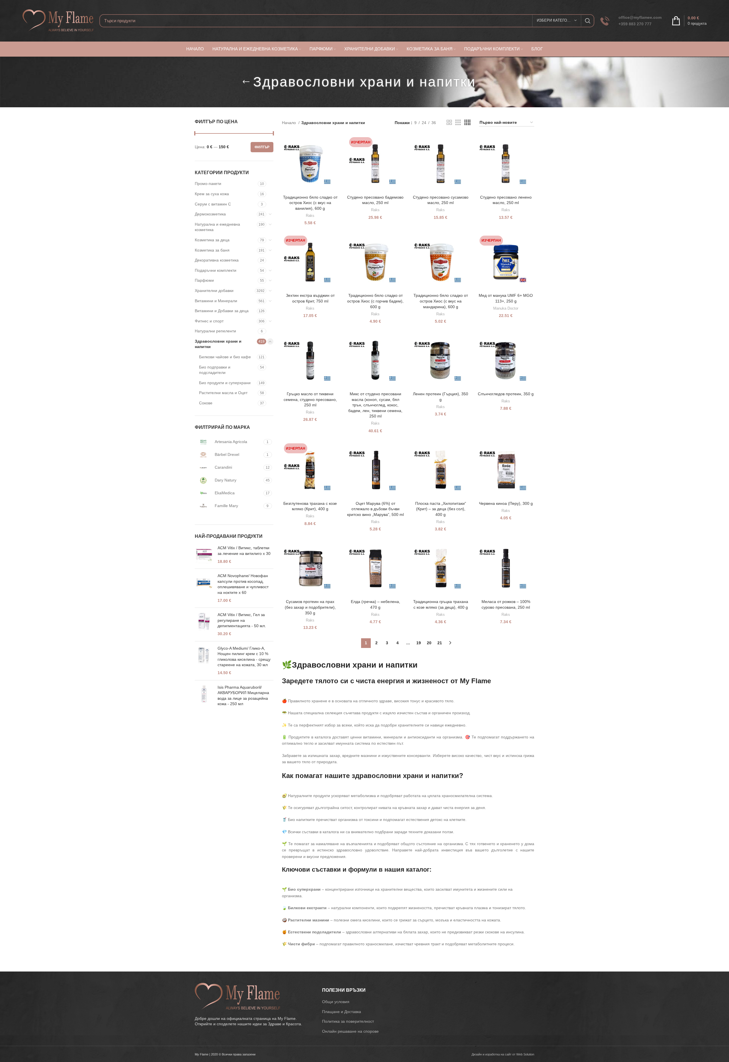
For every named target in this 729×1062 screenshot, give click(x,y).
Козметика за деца (212, 240)
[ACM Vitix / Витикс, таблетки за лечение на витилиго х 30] (204, 554)
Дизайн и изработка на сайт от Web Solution (503, 1054)
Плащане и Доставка (341, 1011)
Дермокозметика (210, 214)
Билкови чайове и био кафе (225, 357)
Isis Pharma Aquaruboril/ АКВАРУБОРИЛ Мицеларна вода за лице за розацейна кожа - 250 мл (243, 695)
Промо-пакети (208, 183)
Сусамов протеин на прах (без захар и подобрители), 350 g (310, 607)
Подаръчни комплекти (215, 270)
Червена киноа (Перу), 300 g (506, 503)
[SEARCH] (587, 20)
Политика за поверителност (348, 1021)
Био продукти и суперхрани (225, 382)
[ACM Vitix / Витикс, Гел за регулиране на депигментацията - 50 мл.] (204, 624)
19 (418, 643)
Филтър (262, 147)
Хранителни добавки (214, 290)
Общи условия (335, 1001)
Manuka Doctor (505, 308)
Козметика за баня (212, 250)
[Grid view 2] (449, 122)
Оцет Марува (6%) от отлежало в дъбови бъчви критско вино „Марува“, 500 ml (375, 509)
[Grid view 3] (458, 122)
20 (429, 643)
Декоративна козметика (217, 260)
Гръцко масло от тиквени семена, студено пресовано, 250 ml (310, 399)
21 (439, 643)
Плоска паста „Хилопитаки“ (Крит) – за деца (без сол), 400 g (440, 509)
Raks (310, 215)
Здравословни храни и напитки (218, 344)
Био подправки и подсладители (214, 370)
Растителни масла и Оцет (223, 392)
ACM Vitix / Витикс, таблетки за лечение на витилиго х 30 (244, 551)
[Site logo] (58, 20)
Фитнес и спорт (209, 321)
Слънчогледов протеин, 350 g (506, 394)
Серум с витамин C (213, 204)
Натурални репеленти (215, 331)
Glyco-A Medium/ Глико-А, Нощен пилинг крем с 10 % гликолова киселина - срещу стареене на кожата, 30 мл (244, 656)
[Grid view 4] (467, 122)
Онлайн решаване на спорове (350, 1031)
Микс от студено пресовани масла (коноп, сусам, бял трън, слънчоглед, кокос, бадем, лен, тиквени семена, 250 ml (375, 405)
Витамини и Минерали (216, 301)
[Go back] (246, 82)
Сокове (205, 403)
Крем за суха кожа (212, 194)
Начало (289, 122)
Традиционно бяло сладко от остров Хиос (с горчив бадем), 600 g (375, 301)
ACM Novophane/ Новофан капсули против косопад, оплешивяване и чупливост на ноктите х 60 (243, 584)
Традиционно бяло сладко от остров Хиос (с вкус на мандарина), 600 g (440, 301)
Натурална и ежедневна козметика (217, 227)
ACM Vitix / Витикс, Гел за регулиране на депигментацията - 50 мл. (242, 620)
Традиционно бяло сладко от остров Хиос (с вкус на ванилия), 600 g (310, 203)
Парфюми (204, 280)
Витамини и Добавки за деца (222, 310)
